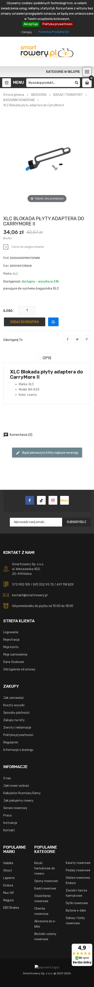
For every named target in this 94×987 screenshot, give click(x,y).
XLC (15, 273)
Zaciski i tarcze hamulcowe (76, 893)
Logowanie (10, 632)
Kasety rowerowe (78, 863)
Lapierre (9, 878)
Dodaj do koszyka (24, 322)
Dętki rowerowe (77, 903)
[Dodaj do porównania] (53, 321)
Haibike (8, 863)
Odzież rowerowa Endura (78, 880)
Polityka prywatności (57, 24)
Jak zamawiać (13, 698)
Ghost (7, 870)
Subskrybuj (76, 522)
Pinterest (87, 342)
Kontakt (9, 830)
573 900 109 (21, 584)
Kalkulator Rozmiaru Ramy (22, 793)
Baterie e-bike (76, 910)
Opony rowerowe (46, 881)
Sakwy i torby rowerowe (75, 920)
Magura (8, 900)
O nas (7, 778)
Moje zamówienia (15, 654)
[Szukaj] (76, 82)
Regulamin (10, 742)
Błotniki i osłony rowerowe (45, 936)
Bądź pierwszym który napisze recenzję (47, 453)
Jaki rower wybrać (16, 786)
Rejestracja (11, 640)
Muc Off (8, 893)
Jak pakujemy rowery (18, 800)
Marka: (7, 274)
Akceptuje (31, 24)
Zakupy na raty (14, 720)
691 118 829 (65, 584)
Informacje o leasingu (18, 750)
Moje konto (11, 647)
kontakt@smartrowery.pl (29, 595)
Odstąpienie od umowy (19, 669)
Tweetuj (77, 342)
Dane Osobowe (13, 662)
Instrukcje (10, 823)
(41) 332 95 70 (43, 584)
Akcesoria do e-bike (45, 923)
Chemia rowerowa (41, 911)
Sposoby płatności (16, 713)
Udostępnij (67, 342)
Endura (8, 885)
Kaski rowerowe (45, 888)
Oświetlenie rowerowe (42, 898)
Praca (7, 815)
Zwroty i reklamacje (17, 727)
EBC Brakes (11, 908)
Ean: (6, 266)
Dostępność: (12, 281)
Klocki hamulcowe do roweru (44, 868)
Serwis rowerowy (15, 808)
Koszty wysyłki (13, 705)
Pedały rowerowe (78, 870)
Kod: (6, 258)
